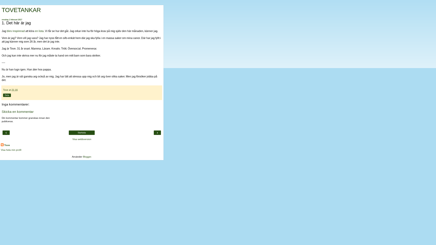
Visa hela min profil (11, 150)
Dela (7, 95)
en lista (39, 31)
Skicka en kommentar (18, 111)
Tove (7, 145)
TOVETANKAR (21, 10)
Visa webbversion (81, 139)
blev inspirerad (15, 31)
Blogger (87, 156)
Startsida (82, 133)
